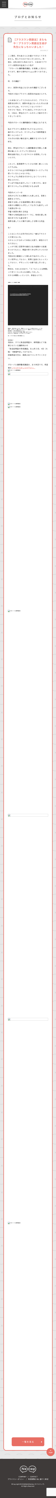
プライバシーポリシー (16, 1479)
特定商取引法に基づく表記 (38, 1479)
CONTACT (34, 1476)
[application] (28, 305)
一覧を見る (28, 1441)
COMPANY (22, 1476)
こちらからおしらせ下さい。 (23, 367)
